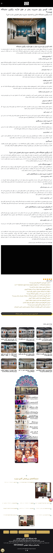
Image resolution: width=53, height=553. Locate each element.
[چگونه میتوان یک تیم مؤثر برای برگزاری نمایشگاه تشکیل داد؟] (26, 347)
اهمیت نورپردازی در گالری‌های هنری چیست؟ (40, 283)
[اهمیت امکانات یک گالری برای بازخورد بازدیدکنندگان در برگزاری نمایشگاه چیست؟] (9, 347)
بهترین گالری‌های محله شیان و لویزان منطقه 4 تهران (38, 300)
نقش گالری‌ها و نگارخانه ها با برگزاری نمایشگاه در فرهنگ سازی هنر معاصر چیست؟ (31, 296)
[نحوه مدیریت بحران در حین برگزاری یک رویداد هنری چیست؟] (26, 332)
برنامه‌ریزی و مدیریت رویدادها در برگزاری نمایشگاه (26, 314)
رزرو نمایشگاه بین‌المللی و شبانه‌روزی (27, 532)
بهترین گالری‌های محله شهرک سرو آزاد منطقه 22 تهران (37, 289)
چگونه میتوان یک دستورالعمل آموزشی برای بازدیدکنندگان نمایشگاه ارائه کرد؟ (9, 371)
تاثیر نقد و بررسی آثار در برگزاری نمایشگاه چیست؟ (38, 294)
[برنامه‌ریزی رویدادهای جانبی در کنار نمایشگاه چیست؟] (26, 363)
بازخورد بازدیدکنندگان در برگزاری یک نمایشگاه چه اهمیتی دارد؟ (44, 339)
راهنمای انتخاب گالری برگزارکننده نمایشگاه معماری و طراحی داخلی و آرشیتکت (32, 307)
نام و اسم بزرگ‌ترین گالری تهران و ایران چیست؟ (39, 305)
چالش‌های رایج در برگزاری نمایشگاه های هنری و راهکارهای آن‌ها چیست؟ (44, 371)
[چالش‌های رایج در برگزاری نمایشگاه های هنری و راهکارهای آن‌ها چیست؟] (44, 363)
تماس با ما (6, 532)
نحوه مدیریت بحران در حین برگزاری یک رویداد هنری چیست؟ (26, 339)
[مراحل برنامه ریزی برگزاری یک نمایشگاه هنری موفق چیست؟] (44, 347)
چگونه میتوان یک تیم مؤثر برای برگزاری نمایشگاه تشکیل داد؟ (26, 354)
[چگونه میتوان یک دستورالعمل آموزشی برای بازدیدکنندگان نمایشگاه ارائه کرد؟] (9, 363)
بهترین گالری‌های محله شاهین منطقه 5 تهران (39, 298)
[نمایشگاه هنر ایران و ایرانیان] (26, 3)
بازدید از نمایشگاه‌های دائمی (43, 532)
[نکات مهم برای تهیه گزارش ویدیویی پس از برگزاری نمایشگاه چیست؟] (9, 332)
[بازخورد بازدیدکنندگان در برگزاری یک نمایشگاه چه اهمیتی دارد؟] (44, 332)
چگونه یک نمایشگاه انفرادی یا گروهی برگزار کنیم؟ (38, 291)
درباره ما (26, 535)
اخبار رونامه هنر (13, 532)
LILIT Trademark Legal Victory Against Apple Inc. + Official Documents (32, 285)
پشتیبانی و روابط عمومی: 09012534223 (26, 545)
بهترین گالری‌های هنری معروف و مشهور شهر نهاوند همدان (36, 302)
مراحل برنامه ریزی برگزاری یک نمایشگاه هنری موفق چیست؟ (44, 354)
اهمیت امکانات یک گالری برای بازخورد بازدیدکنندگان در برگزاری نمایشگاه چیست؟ (9, 355)
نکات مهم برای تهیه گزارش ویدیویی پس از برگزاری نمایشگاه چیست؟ (9, 339)
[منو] (1, 4)
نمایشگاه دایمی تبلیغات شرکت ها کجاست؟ (40, 287)
